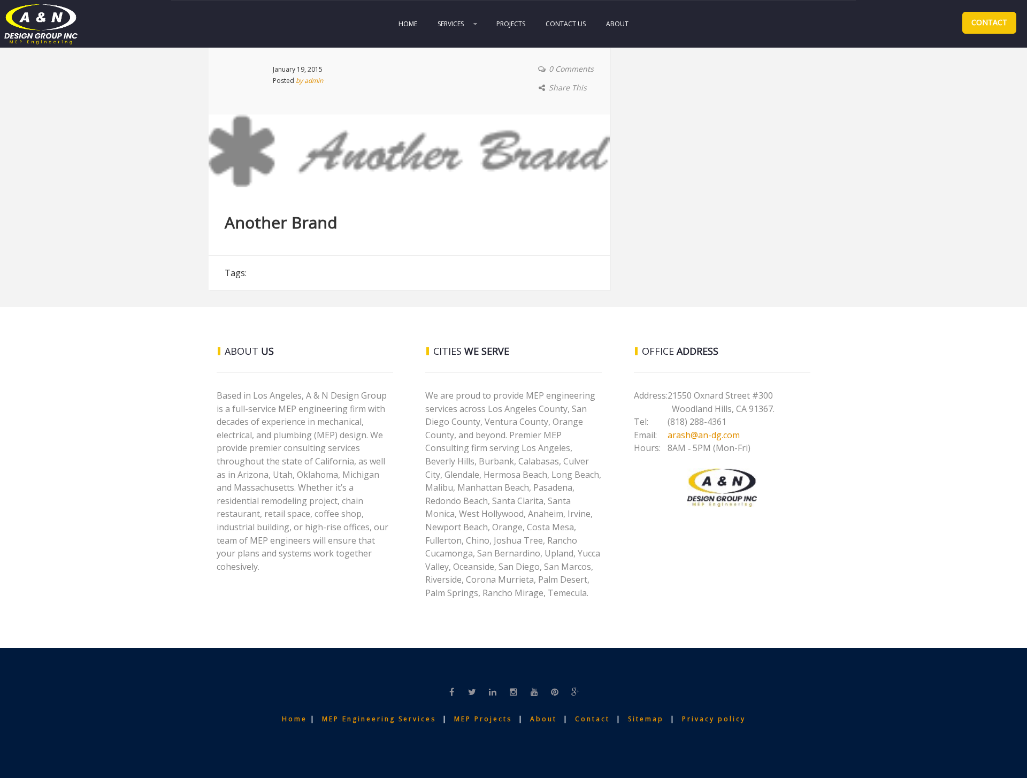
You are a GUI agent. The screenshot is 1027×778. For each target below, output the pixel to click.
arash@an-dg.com (704, 435)
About (617, 23)
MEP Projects (483, 718)
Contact (989, 22)
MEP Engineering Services (379, 718)
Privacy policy (714, 718)
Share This (568, 87)
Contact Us (566, 23)
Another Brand (281, 222)
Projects (510, 23)
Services (451, 23)
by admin (309, 80)
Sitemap (647, 718)
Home (407, 23)
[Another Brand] (409, 150)
